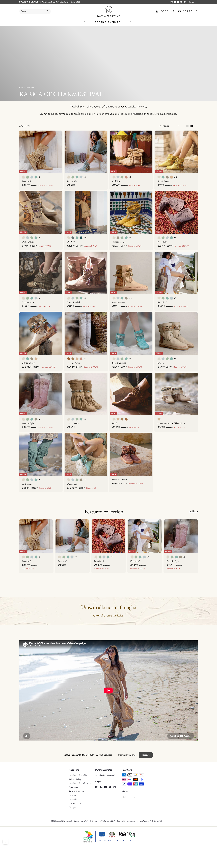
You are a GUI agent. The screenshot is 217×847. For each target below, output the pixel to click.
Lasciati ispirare (76, 803)
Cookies (72, 795)
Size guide (73, 807)
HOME (86, 22)
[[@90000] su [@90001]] (96, 786)
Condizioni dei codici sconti (80, 783)
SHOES (130, 22)
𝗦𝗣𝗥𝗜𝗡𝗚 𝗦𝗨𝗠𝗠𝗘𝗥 (108, 22)
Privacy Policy (75, 779)
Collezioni (30, 88)
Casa (21, 88)
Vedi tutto (193, 511)
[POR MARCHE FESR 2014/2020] (108, 836)
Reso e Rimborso (76, 791)
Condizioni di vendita (78, 775)
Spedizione (73, 787)
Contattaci (73, 799)
